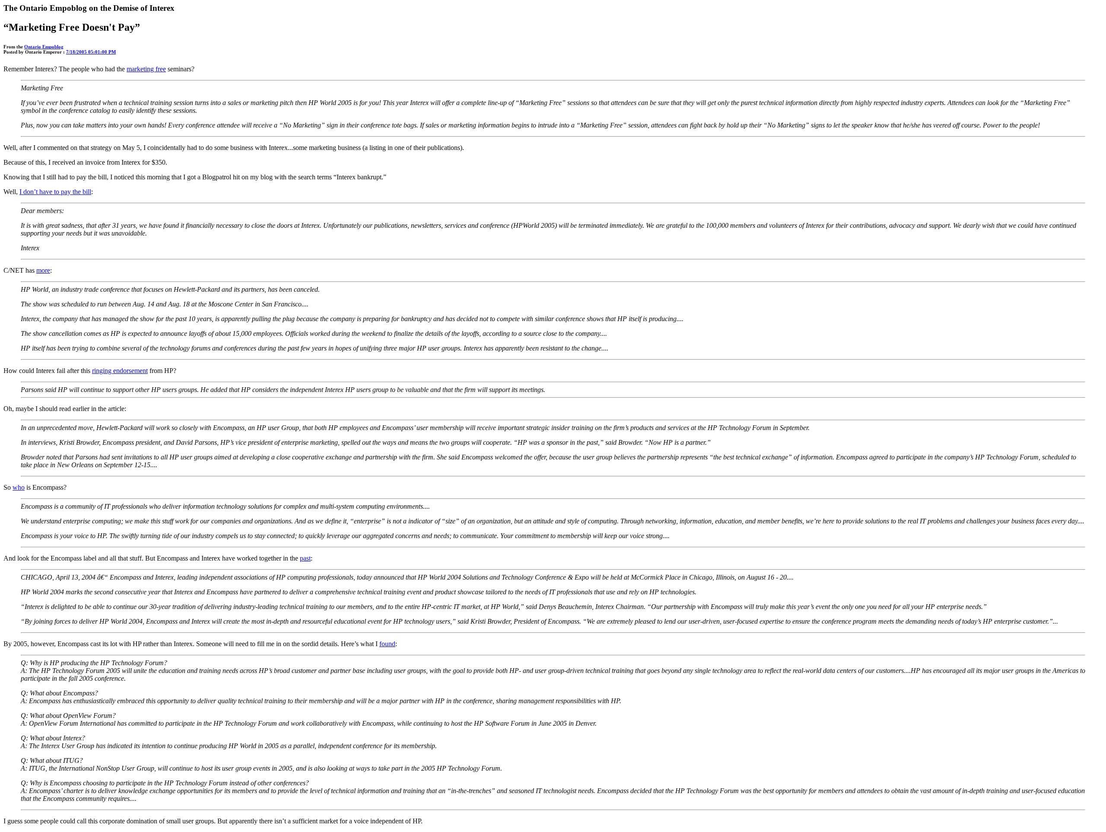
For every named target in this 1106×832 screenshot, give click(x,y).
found (387, 643)
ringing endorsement (120, 370)
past (305, 558)
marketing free (146, 69)
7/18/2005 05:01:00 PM (91, 51)
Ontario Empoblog (44, 46)
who (19, 487)
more (43, 270)
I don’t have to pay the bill (55, 191)
